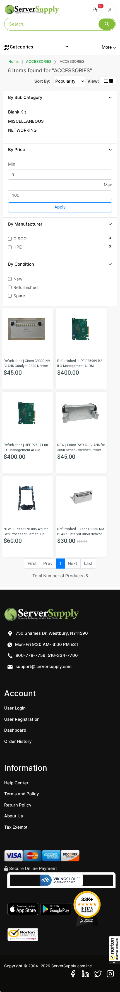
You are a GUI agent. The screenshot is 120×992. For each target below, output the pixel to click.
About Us (13, 816)
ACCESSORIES (38, 61)
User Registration (22, 719)
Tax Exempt (16, 827)
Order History (18, 741)
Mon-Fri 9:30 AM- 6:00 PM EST (46, 644)
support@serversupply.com (43, 666)
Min (11, 164)
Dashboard (15, 730)
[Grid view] (111, 81)
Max (108, 184)
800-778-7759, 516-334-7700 (46, 655)
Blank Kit (17, 112)
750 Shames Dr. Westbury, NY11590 (51, 633)
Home (13, 61)
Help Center (16, 782)
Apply (60, 207)
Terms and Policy (21, 793)
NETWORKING (22, 130)
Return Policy (18, 805)
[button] (114, 950)
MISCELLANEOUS (26, 121)
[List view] (106, 81)
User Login (15, 708)
